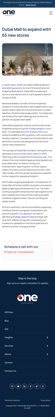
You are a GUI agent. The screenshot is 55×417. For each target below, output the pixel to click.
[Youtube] (18, 386)
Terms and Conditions (12, 400)
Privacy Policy (45, 400)
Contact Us (10, 371)
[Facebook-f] (30, 386)
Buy (7, 320)
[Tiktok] (36, 386)
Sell (6, 329)
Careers (9, 362)
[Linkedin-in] (24, 386)
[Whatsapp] (42, 386)
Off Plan (9, 312)
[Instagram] (12, 386)
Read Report (31, 5)
